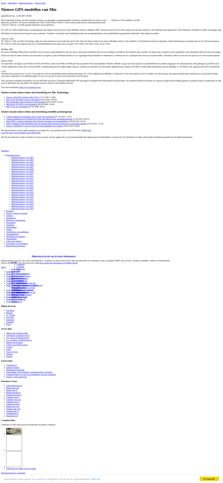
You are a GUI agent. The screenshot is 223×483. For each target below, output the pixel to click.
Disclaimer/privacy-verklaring (13, 473)
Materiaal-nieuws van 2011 (22, 176)
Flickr (8, 286)
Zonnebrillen (11, 239)
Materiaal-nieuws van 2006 (22, 164)
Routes (14, 262)
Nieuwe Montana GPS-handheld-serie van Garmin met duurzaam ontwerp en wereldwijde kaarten (46, 124)
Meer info (95, 479)
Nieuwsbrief (16, 297)
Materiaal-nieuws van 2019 (22, 195)
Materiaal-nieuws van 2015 (22, 185)
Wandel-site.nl (12, 416)
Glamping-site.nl (13, 404)
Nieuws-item (40, 3)
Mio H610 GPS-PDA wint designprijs (21, 104)
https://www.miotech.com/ (30, 87)
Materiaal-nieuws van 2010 (22, 174)
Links (8, 349)
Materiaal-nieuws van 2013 (22, 181)
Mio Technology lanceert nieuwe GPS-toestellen (26, 102)
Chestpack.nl (11, 365)
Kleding (9, 216)
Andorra (20, 278)
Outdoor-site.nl (12, 411)
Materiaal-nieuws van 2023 (22, 204)
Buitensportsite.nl (13, 393)
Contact (14, 302)
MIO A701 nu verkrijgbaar (17, 107)
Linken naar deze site (25, 290)
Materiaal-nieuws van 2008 (22, 169)
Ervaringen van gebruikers (17, 243)
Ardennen (21, 264)
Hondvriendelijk (23, 274)
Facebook (10, 272)
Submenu (5, 151)
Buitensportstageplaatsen (21, 295)
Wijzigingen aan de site (26, 292)
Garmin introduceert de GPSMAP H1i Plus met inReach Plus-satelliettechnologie (39, 119)
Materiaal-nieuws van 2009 (22, 171)
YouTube (10, 317)
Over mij (20, 281)
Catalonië (20, 267)
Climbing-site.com (13, 400)
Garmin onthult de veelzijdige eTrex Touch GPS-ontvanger (30, 117)
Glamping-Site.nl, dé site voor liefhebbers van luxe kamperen (31, 374)
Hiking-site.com (12, 406)
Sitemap (14, 295)
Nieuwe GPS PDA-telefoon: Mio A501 (22, 97)
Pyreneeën (21, 269)
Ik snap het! (209, 478)
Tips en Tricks (12, 352)
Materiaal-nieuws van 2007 (22, 167)
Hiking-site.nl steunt (14, 342)
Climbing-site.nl (12, 402)
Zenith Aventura (12, 367)
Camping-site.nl (12, 397)
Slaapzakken (11, 227)
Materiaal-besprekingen (15, 246)
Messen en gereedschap (15, 220)
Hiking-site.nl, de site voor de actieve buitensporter (54, 256)
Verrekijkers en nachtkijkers (17, 232)
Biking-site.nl (11, 390)
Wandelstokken (12, 234)
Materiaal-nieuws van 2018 (22, 192)
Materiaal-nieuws (26, 3)
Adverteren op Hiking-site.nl (18, 335)
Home (3, 3)
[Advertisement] (16, 253)
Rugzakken (10, 223)
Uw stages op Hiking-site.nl (17, 338)
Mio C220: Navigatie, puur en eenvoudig (23, 100)
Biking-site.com (12, 388)
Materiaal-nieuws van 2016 (22, 188)
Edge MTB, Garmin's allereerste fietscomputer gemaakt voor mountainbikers (37, 121)
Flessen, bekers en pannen (16, 213)
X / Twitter (10, 315)
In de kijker (16, 269)
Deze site (15, 278)
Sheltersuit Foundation (15, 370)
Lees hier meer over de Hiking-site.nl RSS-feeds (20, 133)
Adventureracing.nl (14, 386)
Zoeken (9, 356)
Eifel (18, 271)
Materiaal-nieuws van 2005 (22, 162)
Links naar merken (13, 241)
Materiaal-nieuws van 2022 (22, 202)
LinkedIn (10, 322)
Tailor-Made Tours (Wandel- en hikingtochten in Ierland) (29, 372)
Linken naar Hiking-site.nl (17, 345)
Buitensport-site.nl (13, 395)
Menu (3, 267)
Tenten (9, 230)
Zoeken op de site (18, 299)
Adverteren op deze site (26, 283)
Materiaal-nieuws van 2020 (22, 197)
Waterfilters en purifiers (15, 236)
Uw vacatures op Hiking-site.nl (19, 340)
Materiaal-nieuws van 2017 (22, 190)
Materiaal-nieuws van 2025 (22, 209)
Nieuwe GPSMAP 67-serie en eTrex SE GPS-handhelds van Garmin (34, 126)
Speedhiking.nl (12, 413)
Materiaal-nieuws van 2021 (22, 199)
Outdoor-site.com (13, 409)
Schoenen (10, 225)
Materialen (12, 3)
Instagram (10, 281)
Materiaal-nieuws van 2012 (22, 178)
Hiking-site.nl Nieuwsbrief (17, 333)
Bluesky (9, 313)
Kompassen (11, 218)
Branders (10, 211)
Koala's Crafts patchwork (16, 377)
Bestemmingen (17, 276)
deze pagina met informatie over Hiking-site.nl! (58, 263)
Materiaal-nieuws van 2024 (22, 206)
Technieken (11, 295)
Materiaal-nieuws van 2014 (22, 183)
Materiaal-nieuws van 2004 (22, 160)
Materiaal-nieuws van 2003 (22, 157)
